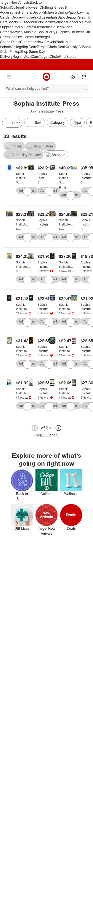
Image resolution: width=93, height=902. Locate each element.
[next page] (58, 427)
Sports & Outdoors (22, 22)
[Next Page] (87, 123)
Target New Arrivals (15, 2)
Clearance (28, 42)
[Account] (72, 76)
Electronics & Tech (49, 27)
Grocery (17, 17)
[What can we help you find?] (46, 88)
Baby (62, 17)
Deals (15, 42)
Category (57, 122)
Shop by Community (24, 37)
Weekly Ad (74, 47)
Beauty (71, 17)
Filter (16, 123)
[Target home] (46, 76)
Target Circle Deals (51, 47)
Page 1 (40, 435)
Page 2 (52, 435)
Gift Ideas (77, 32)
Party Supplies (58, 32)
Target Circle (49, 56)
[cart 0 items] (84, 76)
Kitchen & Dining (55, 12)
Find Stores (67, 56)
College (17, 7)
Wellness (60, 22)
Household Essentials (41, 17)
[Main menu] (9, 76)
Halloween (31, 7)
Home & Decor (30, 12)
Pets (39, 22)
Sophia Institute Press (18, 182)
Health (48, 22)
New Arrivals (46, 42)
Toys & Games (24, 27)
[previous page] (34, 427)
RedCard (32, 56)
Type (77, 122)
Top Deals (29, 47)
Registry (19, 56)
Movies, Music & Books (29, 32)
